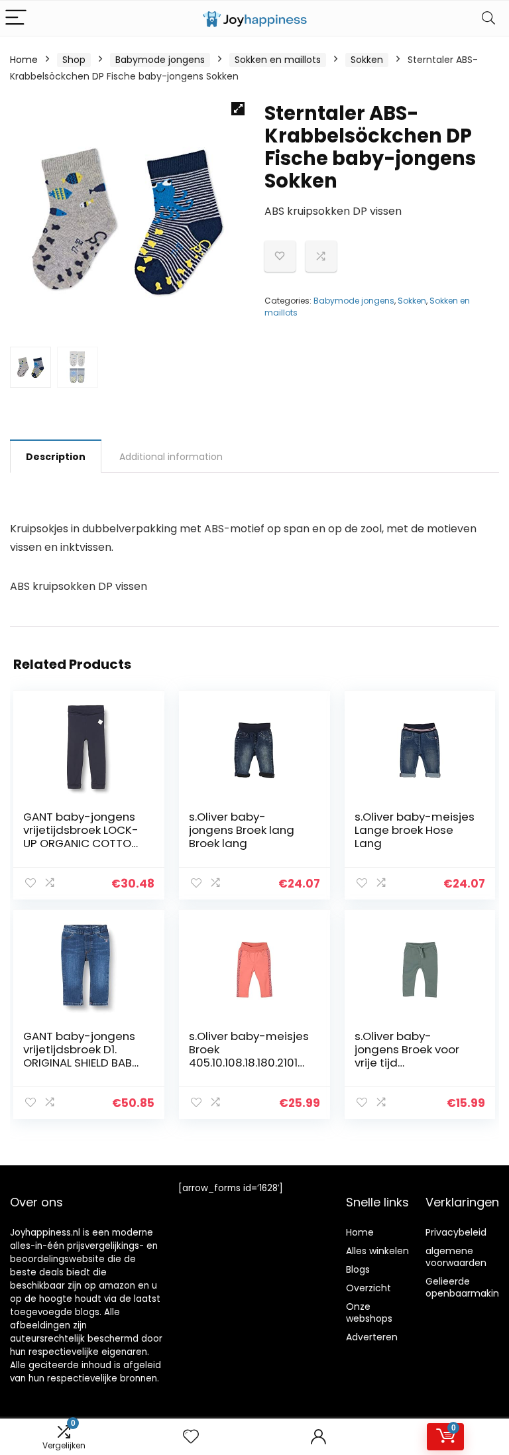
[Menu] (16, 18)
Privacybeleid (455, 1232)
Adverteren (372, 1337)
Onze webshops (369, 1312)
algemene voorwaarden (455, 1256)
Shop (73, 59)
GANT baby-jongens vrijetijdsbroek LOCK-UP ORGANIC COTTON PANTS (81, 836)
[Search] (488, 18)
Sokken (367, 59)
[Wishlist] (191, 1436)
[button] (238, 108)
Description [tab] (55, 456)
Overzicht (368, 1288)
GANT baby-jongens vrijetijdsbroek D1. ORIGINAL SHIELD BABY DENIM (81, 1056)
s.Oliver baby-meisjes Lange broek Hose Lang (415, 830)
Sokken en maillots (278, 59)
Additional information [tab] (171, 456)
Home (24, 59)
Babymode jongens (160, 59)
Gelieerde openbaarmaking (465, 1287)
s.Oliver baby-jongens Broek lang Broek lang (241, 830)
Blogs (358, 1269)
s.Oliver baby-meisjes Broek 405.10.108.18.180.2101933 (249, 1056)
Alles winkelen (377, 1250)
